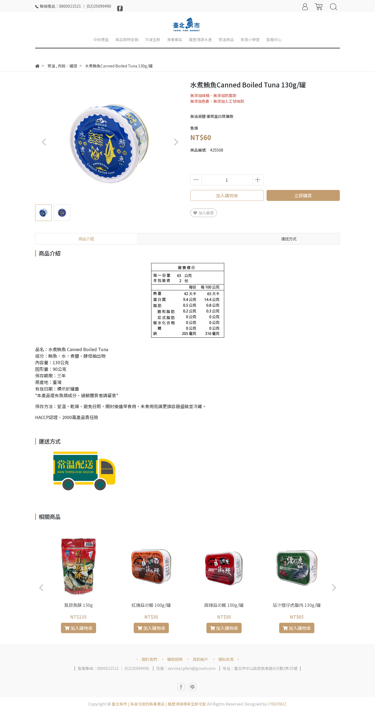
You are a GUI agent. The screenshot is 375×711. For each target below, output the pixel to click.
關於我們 (149, 659)
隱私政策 (226, 659)
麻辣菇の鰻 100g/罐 (224, 605)
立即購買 (303, 195)
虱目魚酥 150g (78, 605)
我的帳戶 (200, 659)
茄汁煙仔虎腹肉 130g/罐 (297, 605)
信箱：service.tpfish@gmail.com (186, 668)
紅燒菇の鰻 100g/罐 (151, 605)
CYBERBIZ (277, 704)
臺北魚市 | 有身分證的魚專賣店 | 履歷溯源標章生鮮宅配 (159, 704)
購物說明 (175, 659)
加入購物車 (227, 195)
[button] (176, 142)
